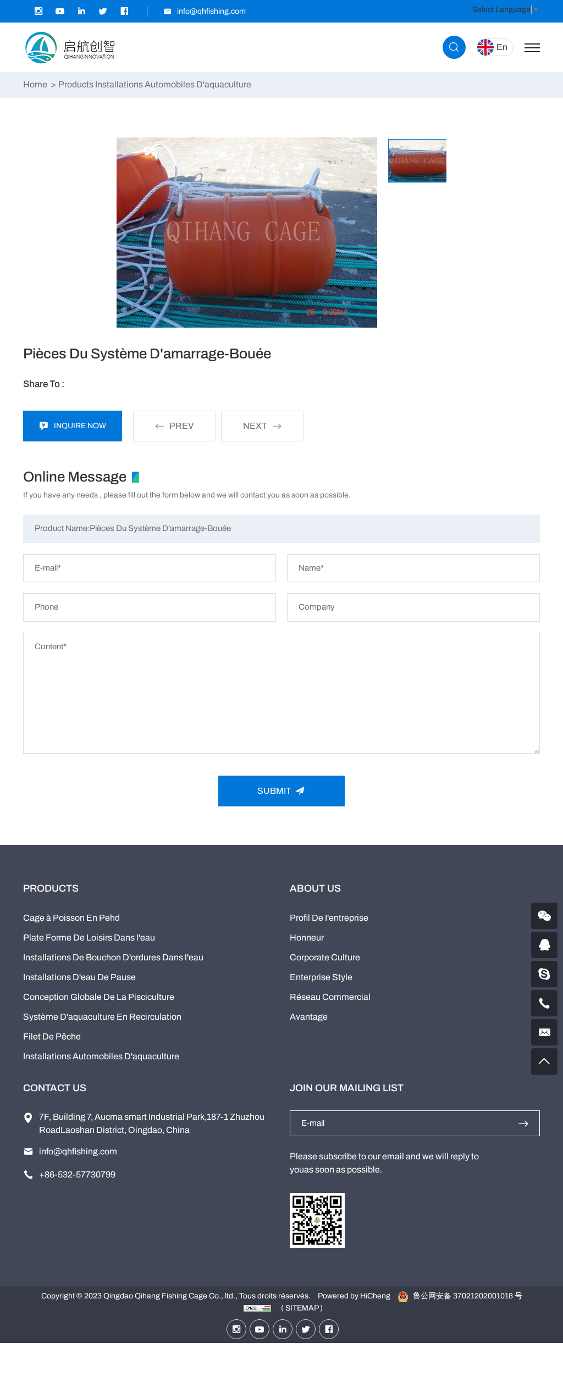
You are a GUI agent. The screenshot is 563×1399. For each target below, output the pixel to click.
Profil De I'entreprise (329, 917)
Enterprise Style (321, 977)
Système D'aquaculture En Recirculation (102, 1016)
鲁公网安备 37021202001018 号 (466, 1296)
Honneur (307, 937)
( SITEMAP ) (302, 1308)
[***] (544, 974)
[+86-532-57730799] (544, 1003)
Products (75, 84)
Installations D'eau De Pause (79, 977)
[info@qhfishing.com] (544, 1032)
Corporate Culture (325, 957)
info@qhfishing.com (78, 1151)
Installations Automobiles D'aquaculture (101, 1056)
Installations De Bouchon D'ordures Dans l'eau (113, 957)
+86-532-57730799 (77, 1174)
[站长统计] (257, 1308)
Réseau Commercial (330, 997)
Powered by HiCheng (354, 1296)
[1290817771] (544, 945)
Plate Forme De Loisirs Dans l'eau (89, 937)
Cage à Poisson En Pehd (71, 917)
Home (35, 84)
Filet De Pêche (52, 1036)
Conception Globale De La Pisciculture (98, 997)
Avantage (309, 1016)
